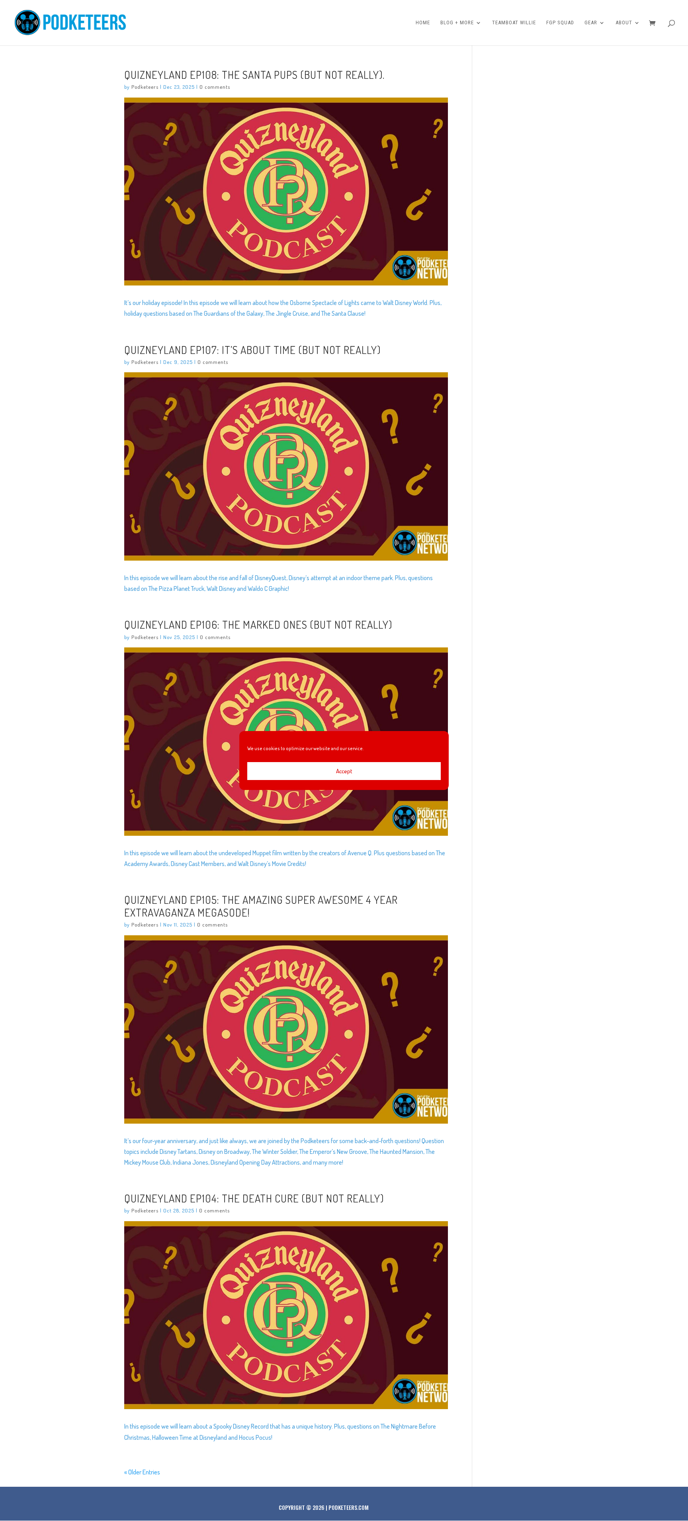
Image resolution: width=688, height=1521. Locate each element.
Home (423, 22)
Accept (344, 771)
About (624, 22)
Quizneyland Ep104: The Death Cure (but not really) (254, 1198)
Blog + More (457, 22)
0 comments (214, 87)
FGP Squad (560, 22)
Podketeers (144, 87)
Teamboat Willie (514, 22)
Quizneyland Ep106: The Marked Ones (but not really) (258, 624)
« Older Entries (142, 1472)
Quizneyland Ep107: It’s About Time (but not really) (252, 349)
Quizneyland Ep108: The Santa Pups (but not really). (254, 74)
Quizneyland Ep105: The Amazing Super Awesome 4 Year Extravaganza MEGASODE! (261, 906)
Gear (590, 22)
